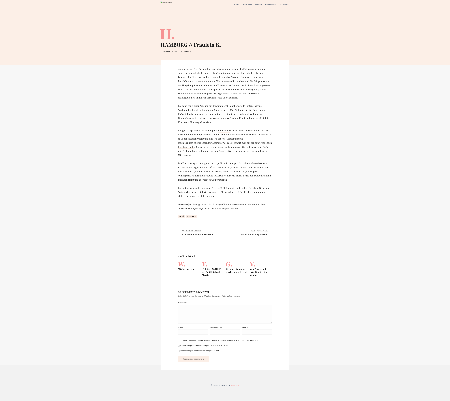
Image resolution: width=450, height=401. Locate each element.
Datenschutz (284, 4)
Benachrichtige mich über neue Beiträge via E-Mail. (199, 351)
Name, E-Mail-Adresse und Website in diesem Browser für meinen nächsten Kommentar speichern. (220, 340)
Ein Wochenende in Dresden (198, 234)
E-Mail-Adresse (216, 327)
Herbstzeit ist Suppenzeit (254, 234)
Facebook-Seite (186, 147)
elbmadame (224, 130)
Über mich (247, 4)
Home (236, 4)
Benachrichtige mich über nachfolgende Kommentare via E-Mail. (204, 346)
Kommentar (183, 303)
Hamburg (187, 51)
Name (181, 327)
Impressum (270, 4)
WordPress (235, 385)
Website (245, 327)
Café (182, 216)
